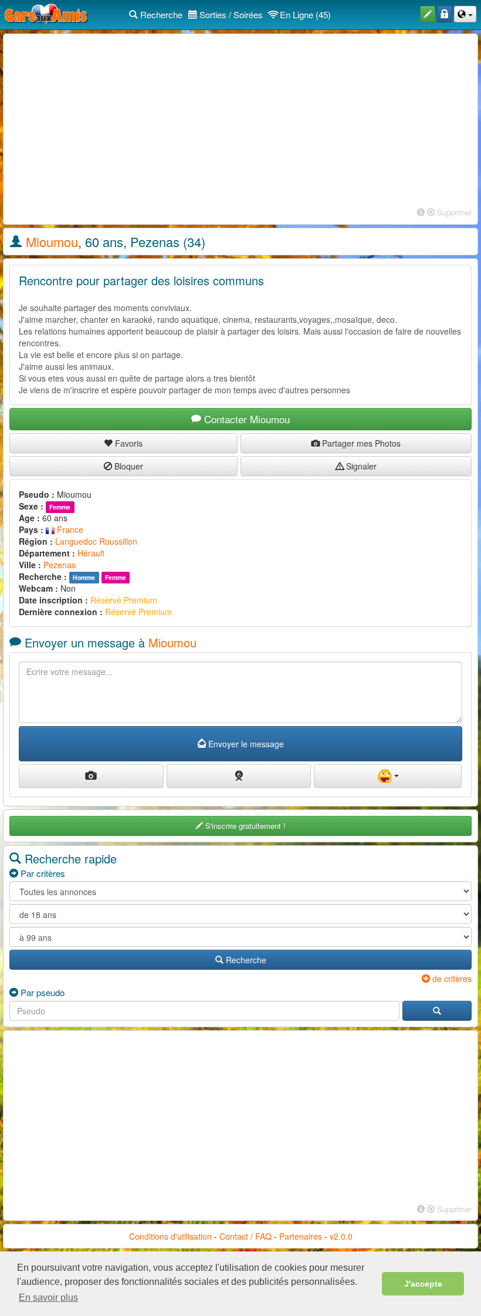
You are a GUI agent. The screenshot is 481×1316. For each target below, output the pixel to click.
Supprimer (453, 212)
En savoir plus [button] (48, 1297)
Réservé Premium (123, 600)
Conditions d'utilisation (170, 1236)
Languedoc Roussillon (96, 541)
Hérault (90, 553)
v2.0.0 (341, 1236)
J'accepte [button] (423, 1283)
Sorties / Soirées (230, 14)
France (69, 529)
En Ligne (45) (304, 14)
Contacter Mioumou (245, 418)
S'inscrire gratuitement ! (244, 825)
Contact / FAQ (245, 1236)
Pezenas (59, 565)
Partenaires (300, 1236)
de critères (451, 978)
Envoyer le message (245, 744)
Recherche (160, 14)
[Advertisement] (240, 122)
